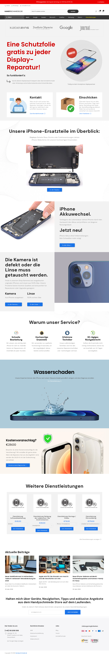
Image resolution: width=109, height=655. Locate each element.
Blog (57, 630)
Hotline (8, 5)
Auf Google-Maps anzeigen (15, 641)
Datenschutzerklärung (36, 633)
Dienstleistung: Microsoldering (91, 517)
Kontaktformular (26, 5)
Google (35, 17)
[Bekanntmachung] (54, 2)
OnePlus (61, 17)
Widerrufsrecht (34, 639)
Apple (27, 17)
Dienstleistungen (91, 17)
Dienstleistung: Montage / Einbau (67, 517)
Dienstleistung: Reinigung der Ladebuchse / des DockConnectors (42, 518)
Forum (58, 633)
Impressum (33, 636)
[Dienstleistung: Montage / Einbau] (67, 503)
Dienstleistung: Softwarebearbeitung (18, 517)
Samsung (71, 17)
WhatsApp (16, 5)
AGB (31, 630)
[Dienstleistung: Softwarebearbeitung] (18, 503)
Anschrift (97, 111)
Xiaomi (80, 17)
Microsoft (52, 17)
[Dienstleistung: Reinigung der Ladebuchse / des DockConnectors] (42, 503)
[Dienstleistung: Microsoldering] (91, 503)
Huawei (43, 17)
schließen (8, 2)
